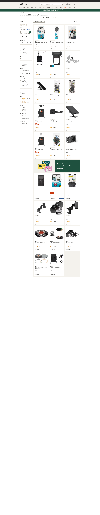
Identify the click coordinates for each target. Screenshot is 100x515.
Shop (25, 4)
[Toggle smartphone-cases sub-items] (21, 42)
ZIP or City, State (23, 29)
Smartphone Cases (25, 42)
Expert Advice (54, 17)
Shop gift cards (60, 168)
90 (79, 21)
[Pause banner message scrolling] (67, 10)
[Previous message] (33, 10)
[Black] (51, 66)
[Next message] (65, 10)
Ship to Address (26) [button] (26, 36)
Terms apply (65, 166)
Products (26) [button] (46, 17)
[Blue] (53, 66)
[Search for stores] (30, 32)
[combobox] (51, 4)
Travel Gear (22, 12)
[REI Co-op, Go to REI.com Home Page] (21, 4)
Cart (79, 4)
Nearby (29, 29)
